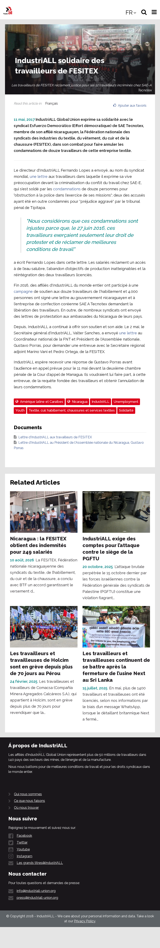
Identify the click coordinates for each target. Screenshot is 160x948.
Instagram (24, 856)
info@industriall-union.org (36, 891)
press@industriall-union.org (37, 898)
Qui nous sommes (28, 794)
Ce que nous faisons (29, 801)
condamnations (67, 189)
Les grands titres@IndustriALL (40, 863)
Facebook (24, 836)
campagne (23, 291)
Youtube (23, 849)
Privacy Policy (84, 921)
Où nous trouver (26, 808)
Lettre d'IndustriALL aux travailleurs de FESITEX (55, 437)
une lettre (39, 176)
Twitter (22, 842)
